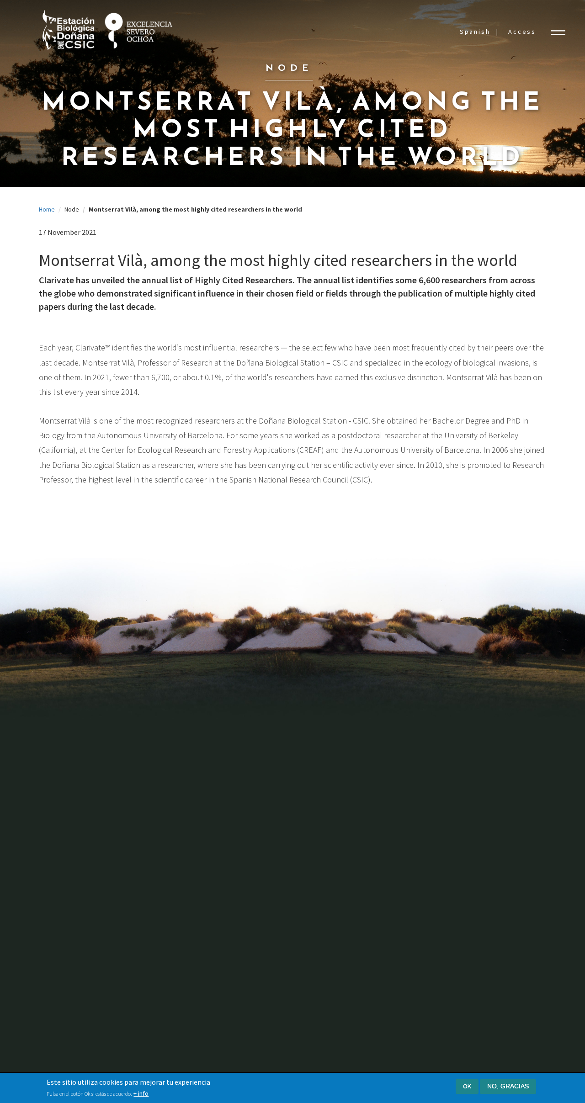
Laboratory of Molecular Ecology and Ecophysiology (229, 826)
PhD (310, 872)
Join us (316, 957)
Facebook (397, 995)
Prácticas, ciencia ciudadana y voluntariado (346, 928)
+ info (141, 1093)
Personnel (76, 805)
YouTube (446, 996)
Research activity (86, 913)
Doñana (73, 821)
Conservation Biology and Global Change (108, 952)
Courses (316, 855)
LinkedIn (470, 996)
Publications (79, 974)
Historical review (85, 839)
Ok (467, 1086)
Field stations (202, 787)
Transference (327, 770)
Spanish (475, 31)
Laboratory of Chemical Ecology (228, 946)
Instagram (493, 996)
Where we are (81, 856)
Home (47, 209)
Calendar (437, 787)
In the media (442, 805)
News (433, 770)
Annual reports (83, 787)
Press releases (446, 821)
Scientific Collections (213, 805)
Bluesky (421, 996)
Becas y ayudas (326, 906)
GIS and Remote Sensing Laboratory (218, 853)
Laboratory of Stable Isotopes (226, 929)
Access (522, 31)
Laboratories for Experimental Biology (225, 880)
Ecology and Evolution (93, 930)
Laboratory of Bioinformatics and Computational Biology (230, 907)
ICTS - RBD (319, 736)
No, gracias (508, 1086)
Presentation (81, 770)
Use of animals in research (220, 963)
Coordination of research (218, 770)
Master (314, 889)
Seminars (317, 838)
